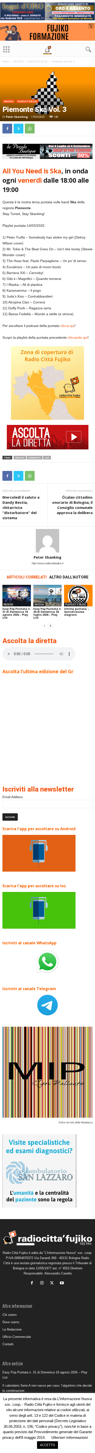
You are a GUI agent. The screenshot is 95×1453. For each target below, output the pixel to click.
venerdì (30, 180)
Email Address (12, 797)
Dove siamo (10, 1322)
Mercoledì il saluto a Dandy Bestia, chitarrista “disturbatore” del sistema (20, 507)
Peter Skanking (17, 117)
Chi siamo (9, 1315)
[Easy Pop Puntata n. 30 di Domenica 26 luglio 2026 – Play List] (47, 595)
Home (5, 61)
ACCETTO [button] (47, 1445)
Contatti (7, 1344)
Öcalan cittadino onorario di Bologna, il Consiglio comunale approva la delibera (72, 505)
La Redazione (12, 1329)
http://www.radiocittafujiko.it (47, 563)
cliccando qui (78, 337)
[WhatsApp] (30, 128)
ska (47, 457)
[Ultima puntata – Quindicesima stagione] (78, 595)
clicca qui (67, 326)
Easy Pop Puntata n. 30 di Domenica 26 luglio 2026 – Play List (47, 613)
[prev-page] (44, 625)
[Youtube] (62, 1283)
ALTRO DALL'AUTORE (68, 577)
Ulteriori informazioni (69, 1437)
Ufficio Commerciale (16, 1337)
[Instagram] (43, 1283)
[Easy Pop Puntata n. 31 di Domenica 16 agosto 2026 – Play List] (16, 595)
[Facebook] (7, 128)
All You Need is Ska (31, 170)
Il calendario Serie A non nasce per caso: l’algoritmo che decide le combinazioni (47, 1388)
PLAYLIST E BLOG (38, 61)
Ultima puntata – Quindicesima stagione (76, 611)
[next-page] (50, 625)
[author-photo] (47, 540)
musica (19, 457)
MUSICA (18, 61)
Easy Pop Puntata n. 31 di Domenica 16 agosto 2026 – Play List (16, 613)
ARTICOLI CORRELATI (27, 577)
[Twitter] (18, 128)
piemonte (34, 457)
